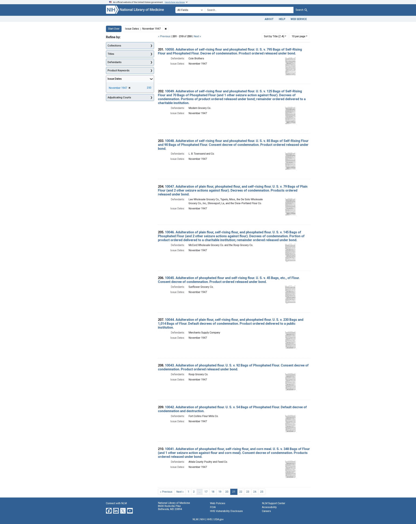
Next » (197, 36)
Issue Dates (115, 78)
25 (261, 491)
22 (240, 491)
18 (212, 491)
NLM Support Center (273, 503)
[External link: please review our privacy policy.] (109, 510)
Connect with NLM (116, 503)
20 (226, 491)
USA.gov (219, 519)
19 (219, 491)
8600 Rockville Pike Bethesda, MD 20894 (170, 507)
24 (254, 491)
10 (298, 36)
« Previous (164, 36)
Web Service (299, 19)
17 (205, 491)
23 (247, 491)
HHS (209, 519)
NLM (195, 519)
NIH (202, 519)
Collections (114, 45)
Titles (111, 53)
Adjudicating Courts (119, 97)
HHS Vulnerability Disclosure (226, 511)
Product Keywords (119, 70)
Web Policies (217, 503)
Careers (266, 511)
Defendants (115, 62)
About (269, 19)
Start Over (113, 28)
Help (282, 19)
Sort (274, 36)
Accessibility (269, 507)
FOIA (213, 507)
